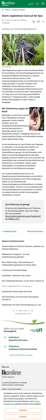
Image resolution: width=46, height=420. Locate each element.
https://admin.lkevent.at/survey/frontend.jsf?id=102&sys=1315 (23, 217)
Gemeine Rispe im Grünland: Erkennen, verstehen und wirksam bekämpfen (23, 247)
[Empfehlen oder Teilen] (43, 21)
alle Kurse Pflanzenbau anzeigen (21, 355)
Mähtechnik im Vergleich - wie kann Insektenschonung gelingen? (16, 255)
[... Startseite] (8, 4)
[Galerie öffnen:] (23, 49)
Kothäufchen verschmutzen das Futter (17, 291)
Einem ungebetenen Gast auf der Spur (17, 286)
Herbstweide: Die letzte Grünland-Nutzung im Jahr (21, 305)
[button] (43, 3)
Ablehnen (23, 410)
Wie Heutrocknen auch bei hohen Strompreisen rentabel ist (20, 298)
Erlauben (23, 417)
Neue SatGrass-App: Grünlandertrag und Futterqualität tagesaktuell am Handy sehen (19, 263)
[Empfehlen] (38, 21)
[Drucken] (33, 21)
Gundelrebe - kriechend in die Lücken (16, 276)
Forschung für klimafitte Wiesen (14, 270)
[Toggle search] (37, 4)
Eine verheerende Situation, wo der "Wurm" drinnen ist (23, 281)
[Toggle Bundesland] (30, 4)
